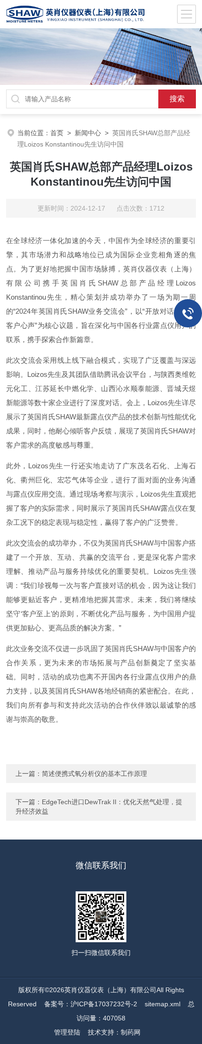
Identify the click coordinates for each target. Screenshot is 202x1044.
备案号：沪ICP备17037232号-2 (90, 1004)
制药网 (130, 1032)
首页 (56, 133)
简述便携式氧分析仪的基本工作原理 (94, 773)
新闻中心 (88, 133)
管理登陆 (67, 1032)
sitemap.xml (162, 1004)
